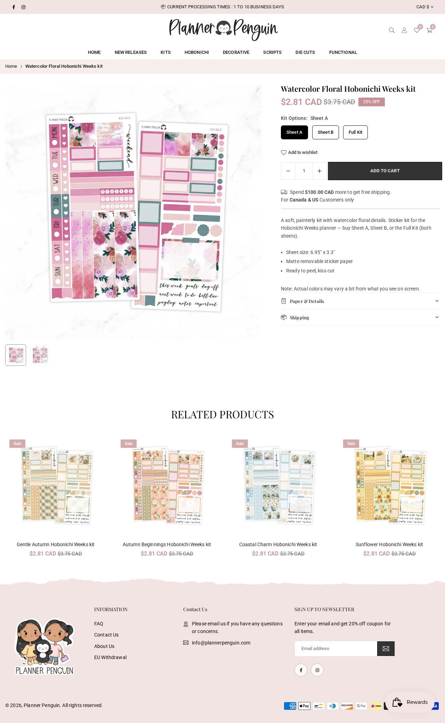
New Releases (131, 52)
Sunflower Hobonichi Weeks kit (389, 544)
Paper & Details (307, 301)
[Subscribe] (386, 648)
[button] (244, 212)
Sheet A (294, 132)
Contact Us (106, 635)
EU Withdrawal (110, 657)
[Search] (392, 29)
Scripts (272, 52)
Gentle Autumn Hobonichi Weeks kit (56, 544)
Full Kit (355, 132)
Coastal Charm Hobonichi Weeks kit (278, 544)
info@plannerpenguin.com (221, 643)
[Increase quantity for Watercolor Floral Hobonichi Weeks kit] (319, 171)
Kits (166, 52)
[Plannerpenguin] (223, 29)
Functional (343, 52)
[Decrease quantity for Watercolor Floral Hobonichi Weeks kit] (288, 171)
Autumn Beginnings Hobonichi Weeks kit (167, 544)
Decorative (236, 52)
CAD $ (422, 6)
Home (94, 52)
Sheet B (325, 132)
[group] (133, 212)
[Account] (404, 29)
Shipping (299, 317)
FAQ (98, 623)
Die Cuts (305, 52)
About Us (104, 646)
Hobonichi (197, 52)
